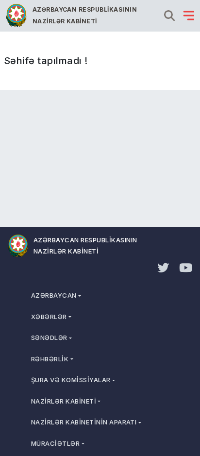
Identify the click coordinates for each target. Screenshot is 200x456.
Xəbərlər (49, 317)
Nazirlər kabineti (63, 401)
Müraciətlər (55, 443)
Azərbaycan (54, 295)
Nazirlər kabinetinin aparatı (83, 422)
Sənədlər (49, 337)
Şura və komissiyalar (71, 380)
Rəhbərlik (49, 359)
